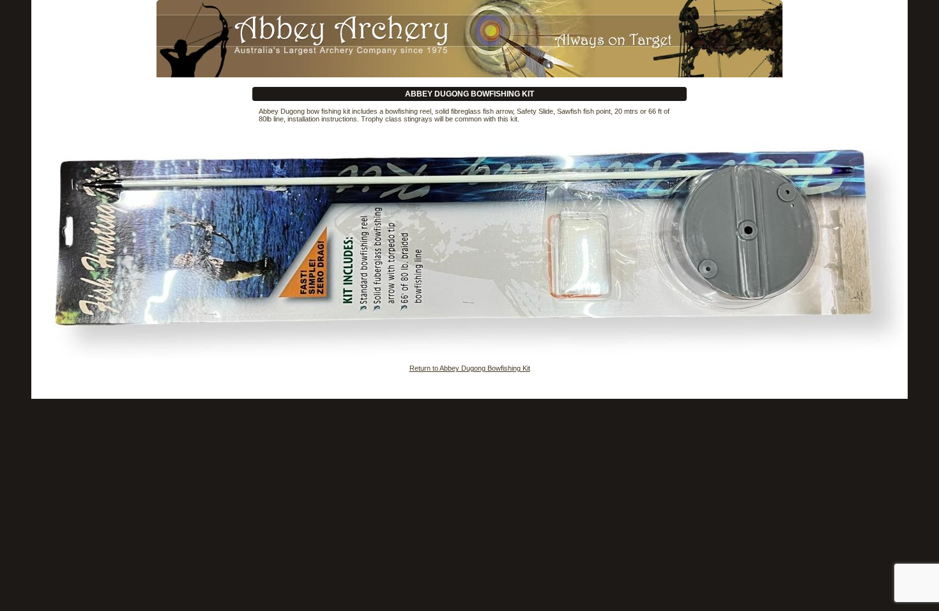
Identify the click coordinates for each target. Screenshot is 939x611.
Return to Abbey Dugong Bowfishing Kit (469, 368)
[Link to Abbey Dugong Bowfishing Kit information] (469, 38)
